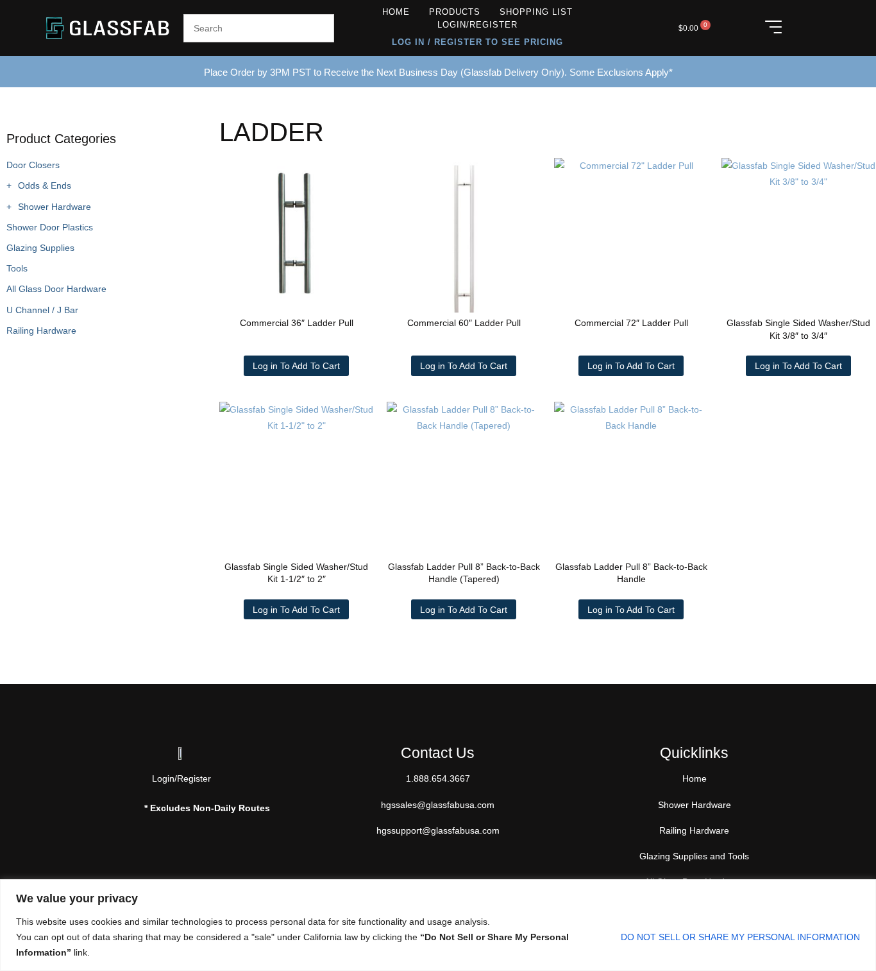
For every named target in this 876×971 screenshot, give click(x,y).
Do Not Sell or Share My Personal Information (740, 937)
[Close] (862, 890)
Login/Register (477, 25)
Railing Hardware (41, 330)
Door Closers (33, 165)
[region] (438, 925)
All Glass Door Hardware (56, 289)
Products (454, 12)
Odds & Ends (44, 185)
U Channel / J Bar (42, 310)
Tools (17, 268)
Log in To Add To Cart (296, 366)
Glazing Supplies (40, 248)
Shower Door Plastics (49, 227)
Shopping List (536, 12)
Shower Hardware (54, 207)
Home (396, 12)
